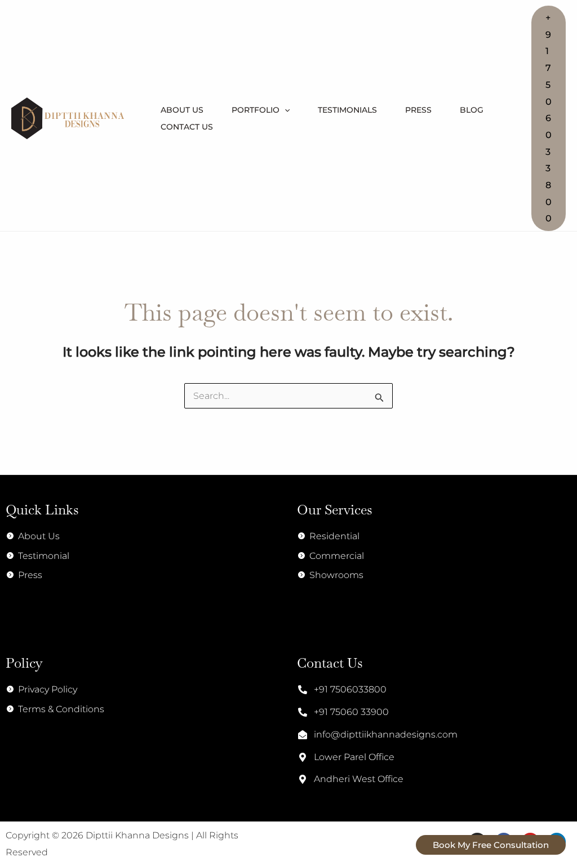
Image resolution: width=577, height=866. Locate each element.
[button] (548, 118)
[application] (284, 109)
